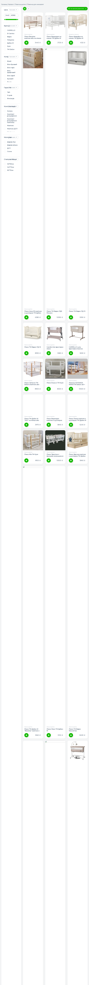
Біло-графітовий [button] (11, 71)
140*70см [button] (10, 167)
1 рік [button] (8, 92)
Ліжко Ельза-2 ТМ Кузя (55, 383)
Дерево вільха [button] (12, 145)
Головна (4, 4)
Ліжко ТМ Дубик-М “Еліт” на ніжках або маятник (31, 419)
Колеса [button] (9, 111)
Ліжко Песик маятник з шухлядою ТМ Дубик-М (77, 419)
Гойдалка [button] (10, 40)
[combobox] (77, 8)
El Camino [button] (10, 33)
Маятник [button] (10, 125)
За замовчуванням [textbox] (77, 8)
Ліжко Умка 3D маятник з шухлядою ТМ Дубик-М (33, 312)
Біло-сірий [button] (11, 75)
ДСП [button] (9, 148)
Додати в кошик (49, 353)
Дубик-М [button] (10, 43)
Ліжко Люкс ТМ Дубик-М (55, 730)
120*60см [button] (10, 164)
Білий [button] (9, 61)
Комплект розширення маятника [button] (12, 120)
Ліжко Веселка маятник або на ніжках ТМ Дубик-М (32, 37)
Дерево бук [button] (11, 142)
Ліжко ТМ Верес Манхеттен (75, 730)
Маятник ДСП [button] (12, 129)
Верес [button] (9, 37)
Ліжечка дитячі (20, 4)
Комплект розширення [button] (12, 115)
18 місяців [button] (10, 98)
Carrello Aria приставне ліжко (55, 348)
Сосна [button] (9, 151)
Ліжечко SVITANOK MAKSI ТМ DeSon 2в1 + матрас (77, 383)
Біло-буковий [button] (12, 64)
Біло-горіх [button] (11, 67)
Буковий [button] (10, 79)
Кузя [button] (9, 46)
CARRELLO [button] (11, 30)
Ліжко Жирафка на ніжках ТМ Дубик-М (76, 37)
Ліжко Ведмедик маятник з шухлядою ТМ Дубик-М (54, 419)
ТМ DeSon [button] (10, 49)
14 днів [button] (9, 95)
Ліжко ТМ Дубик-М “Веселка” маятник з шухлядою (31, 730)
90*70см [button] (10, 170)
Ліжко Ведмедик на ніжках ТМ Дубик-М (54, 37)
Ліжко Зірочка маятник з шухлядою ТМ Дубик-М (77, 455)
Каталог (11, 4)
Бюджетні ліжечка (74, 34)
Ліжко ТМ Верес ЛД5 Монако (54, 312)
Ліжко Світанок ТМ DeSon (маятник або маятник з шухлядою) (32, 383)
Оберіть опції (26, 43)
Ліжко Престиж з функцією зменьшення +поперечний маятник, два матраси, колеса (55, 455)
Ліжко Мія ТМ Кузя (31, 454)
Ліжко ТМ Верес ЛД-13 (77, 311)
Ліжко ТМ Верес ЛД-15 (32, 347)
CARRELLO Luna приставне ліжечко (76, 348)
